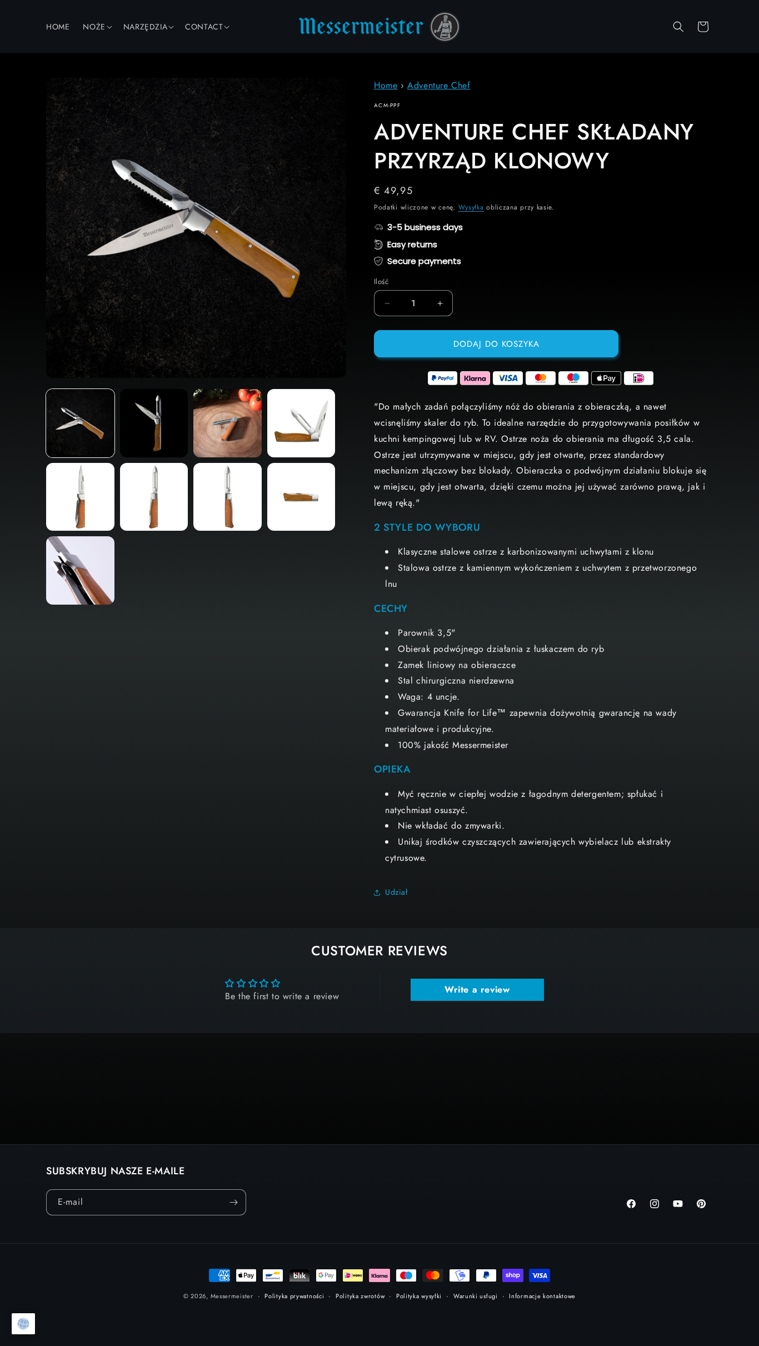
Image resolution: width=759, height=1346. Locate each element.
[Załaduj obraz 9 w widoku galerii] (80, 570)
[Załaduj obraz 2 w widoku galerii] (154, 423)
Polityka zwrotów (360, 1296)
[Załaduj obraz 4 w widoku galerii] (301, 423)
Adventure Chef (438, 85)
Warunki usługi (475, 1296)
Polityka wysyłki (419, 1296)
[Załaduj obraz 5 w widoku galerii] (80, 497)
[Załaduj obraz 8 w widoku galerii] (301, 497)
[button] (96, 26)
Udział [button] (396, 892)
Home (385, 85)
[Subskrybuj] (233, 1202)
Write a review (477, 989)
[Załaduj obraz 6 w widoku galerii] (154, 497)
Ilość (381, 281)
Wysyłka (471, 207)
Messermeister (232, 1296)
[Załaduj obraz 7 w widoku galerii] (227, 497)
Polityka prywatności (294, 1296)
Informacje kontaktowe (542, 1296)
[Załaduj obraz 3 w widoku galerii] (227, 423)
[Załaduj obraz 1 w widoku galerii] (80, 423)
